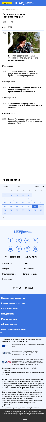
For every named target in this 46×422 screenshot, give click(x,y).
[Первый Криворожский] (25, 3)
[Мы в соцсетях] (10, 240)
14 (29, 203)
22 (35, 206)
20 (23, 206)
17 (5, 206)
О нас (25, 263)
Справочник (7, 279)
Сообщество (28, 269)
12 (17, 203)
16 (41, 203)
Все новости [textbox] (8, 22)
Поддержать (7, 3)
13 (23, 203)
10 (5, 203)
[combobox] (12, 22)
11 (11, 203)
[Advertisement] (23, 149)
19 (17, 206)
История (5, 269)
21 (29, 206)
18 (11, 206)
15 (35, 203)
